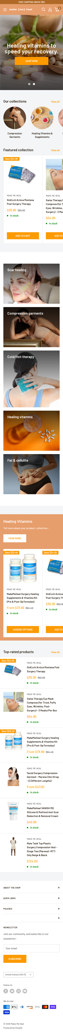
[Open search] (43, 9)
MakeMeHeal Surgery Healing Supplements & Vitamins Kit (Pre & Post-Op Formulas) (23, 597)
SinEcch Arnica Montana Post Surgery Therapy (20, 201)
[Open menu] (5, 9)
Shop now (32, 60)
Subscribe (14, 958)
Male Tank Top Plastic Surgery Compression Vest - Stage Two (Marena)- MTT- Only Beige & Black (42, 849)
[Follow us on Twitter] (12, 991)
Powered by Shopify (12, 1027)
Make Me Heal (14, 195)
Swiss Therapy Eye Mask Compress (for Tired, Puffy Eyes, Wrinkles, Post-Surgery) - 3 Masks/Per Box (42, 704)
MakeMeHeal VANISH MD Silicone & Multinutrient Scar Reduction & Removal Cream (43, 812)
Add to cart (22, 235)
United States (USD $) (15, 974)
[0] (57, 10)
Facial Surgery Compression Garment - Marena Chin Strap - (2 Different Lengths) (43, 777)
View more (14, 538)
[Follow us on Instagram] (18, 991)
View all (55, 101)
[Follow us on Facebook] (5, 991)
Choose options (23, 629)
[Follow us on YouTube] (25, 991)
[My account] (50, 9)
